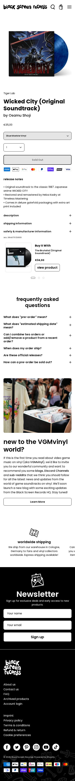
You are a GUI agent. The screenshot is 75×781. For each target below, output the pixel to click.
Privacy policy (12, 720)
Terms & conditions (16, 725)
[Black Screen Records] (25, 7)
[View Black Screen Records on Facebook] (6, 747)
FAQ (6, 694)
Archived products (16, 699)
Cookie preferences (17, 735)
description (11, 215)
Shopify (50, 757)
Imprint (8, 716)
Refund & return (14, 730)
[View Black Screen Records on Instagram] (36, 747)
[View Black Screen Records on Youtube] (46, 747)
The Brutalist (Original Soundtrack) (48, 252)
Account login (12, 704)
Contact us (11, 689)
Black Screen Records (22, 757)
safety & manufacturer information (27, 231)
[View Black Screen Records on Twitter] (16, 747)
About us (9, 684)
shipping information (17, 223)
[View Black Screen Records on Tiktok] (55, 747)
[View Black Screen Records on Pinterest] (26, 747)
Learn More (37, 502)
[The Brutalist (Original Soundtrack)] (18, 257)
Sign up (37, 637)
